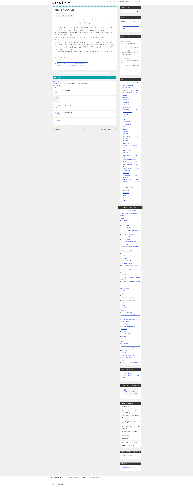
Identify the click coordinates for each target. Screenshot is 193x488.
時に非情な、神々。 (126, 406)
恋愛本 (123, 290)
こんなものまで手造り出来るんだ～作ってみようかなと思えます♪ (74, 83)
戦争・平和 (125, 133)
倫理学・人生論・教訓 (126, 251)
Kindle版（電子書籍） (72, 65)
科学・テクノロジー (127, 150)
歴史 (124, 119)
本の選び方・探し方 (127, 107)
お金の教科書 (126, 102)
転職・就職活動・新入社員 (129, 121)
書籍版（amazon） (61, 65)
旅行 (122, 302)
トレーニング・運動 (127, 112)
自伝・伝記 (125, 152)
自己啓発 (123, 331)
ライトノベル (124, 244)
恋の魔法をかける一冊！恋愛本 (130, 162)
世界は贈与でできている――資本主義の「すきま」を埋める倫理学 (72, 62)
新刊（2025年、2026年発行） (130, 145)
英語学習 (123, 336)
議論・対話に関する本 (128, 97)
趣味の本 (125, 95)
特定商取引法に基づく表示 (129, 467)
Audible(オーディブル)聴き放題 (130, 82)
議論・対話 (124, 350)
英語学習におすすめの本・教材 (130, 90)
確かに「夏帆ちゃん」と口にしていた (131, 442)
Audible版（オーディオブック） (84, 65)
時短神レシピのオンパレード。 (60, 129)
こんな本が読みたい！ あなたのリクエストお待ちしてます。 (131, 375)
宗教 (122, 272)
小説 (122, 285)
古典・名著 (125, 140)
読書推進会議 (126, 173)
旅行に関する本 (126, 99)
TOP (58, 477)
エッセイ (123, 222)
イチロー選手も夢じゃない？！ (67, 98)
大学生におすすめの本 (126, 263)
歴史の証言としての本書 (128, 445)
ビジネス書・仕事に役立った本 (130, 92)
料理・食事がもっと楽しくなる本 (131, 109)
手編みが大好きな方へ (65, 90)
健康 (124, 126)
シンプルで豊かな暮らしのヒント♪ (68, 112)
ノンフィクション (127, 148)
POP (122, 218)
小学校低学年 (126, 190)
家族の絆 (125, 129)
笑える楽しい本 (126, 117)
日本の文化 (125, 131)
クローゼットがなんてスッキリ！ (68, 120)
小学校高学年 (126, 193)
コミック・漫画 (125, 225)
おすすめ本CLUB (61, 2)
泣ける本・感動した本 (128, 87)
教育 (122, 295)
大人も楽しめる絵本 (127, 124)
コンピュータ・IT (125, 227)
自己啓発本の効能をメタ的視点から (130, 431)
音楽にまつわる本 (127, 143)
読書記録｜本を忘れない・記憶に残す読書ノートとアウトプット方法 (131, 181)
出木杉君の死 (125, 438)
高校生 (124, 197)
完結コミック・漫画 (126, 269)
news (122, 215)
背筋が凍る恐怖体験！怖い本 (130, 159)
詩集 (122, 338)
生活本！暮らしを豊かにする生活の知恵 (64, 15)
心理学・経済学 (126, 114)
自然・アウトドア (125, 333)
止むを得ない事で (126, 435)
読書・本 (123, 341)
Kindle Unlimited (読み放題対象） (131, 85)
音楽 (122, 360)
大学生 (124, 200)
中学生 (124, 195)
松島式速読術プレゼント (129, 455)
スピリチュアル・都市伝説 (127, 234)
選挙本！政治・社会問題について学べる (130, 357)
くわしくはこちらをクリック (128, 71)
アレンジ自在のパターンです (67, 105)
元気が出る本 (126, 104)
